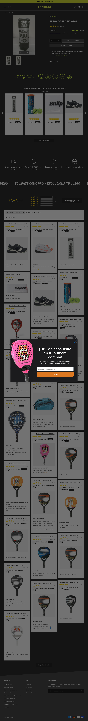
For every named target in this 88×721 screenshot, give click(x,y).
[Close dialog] (75, 341)
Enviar (55, 374)
